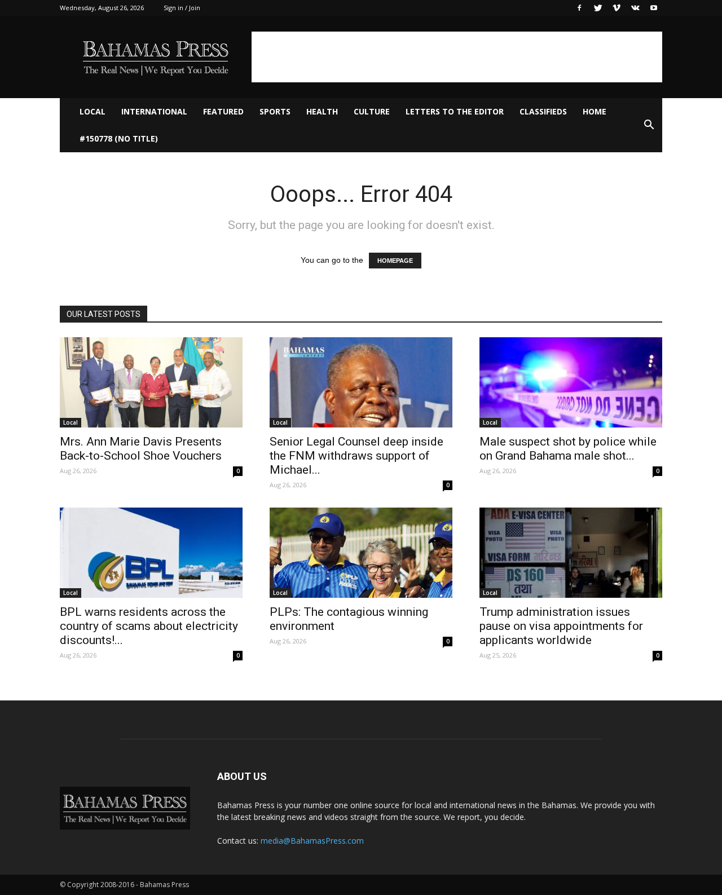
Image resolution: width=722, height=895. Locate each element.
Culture (372, 111)
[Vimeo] (616, 8)
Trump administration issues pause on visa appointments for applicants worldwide (561, 626)
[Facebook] (579, 8)
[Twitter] (597, 8)
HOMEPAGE (395, 260)
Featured (223, 111)
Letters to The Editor (455, 111)
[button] (648, 125)
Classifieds (543, 111)
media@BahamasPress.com (312, 840)
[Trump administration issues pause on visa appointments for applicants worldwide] (570, 553)
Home (594, 111)
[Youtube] (653, 8)
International (154, 111)
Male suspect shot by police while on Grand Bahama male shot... (568, 448)
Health (322, 111)
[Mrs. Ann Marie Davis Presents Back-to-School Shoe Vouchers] (151, 382)
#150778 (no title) (119, 138)
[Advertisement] (457, 57)
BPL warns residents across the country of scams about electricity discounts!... (149, 626)
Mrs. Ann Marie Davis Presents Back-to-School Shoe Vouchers (141, 448)
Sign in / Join (182, 7)
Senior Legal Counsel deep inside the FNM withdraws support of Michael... (356, 456)
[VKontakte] (635, 8)
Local (92, 111)
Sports (274, 111)
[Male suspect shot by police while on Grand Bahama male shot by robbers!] (570, 382)
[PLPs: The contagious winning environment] (361, 553)
